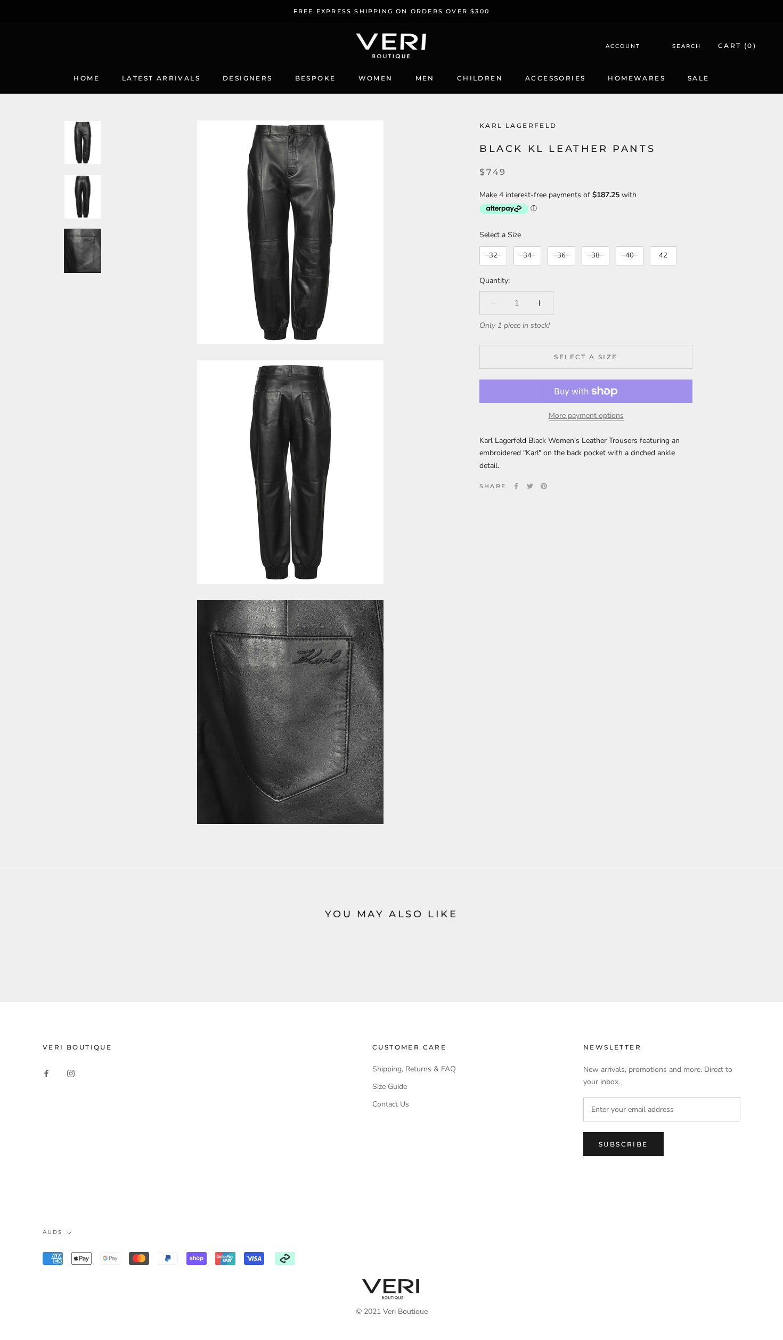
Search (686, 46)
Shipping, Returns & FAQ (414, 1069)
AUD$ (52, 1232)
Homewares (636, 78)
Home (87, 78)
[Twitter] (530, 486)
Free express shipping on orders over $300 (391, 11)
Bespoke (315, 78)
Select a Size (500, 235)
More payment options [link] (586, 415)
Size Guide (389, 1086)
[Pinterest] (544, 486)
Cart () (737, 46)
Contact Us (390, 1104)
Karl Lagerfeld (518, 126)
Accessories (555, 78)
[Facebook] (516, 486)
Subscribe (623, 1144)
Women (375, 78)
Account (623, 46)
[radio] (493, 255)
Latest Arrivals (161, 78)
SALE (698, 78)
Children (480, 78)
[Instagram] (71, 1073)
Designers (248, 78)
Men (425, 78)
